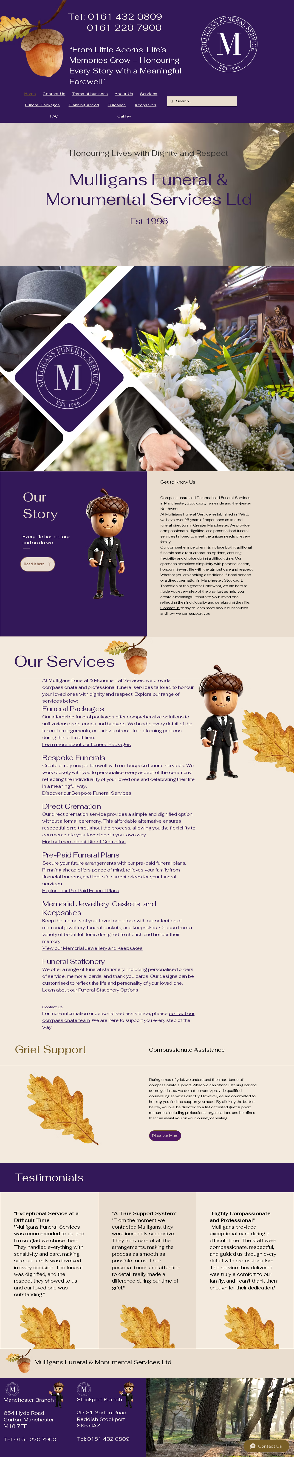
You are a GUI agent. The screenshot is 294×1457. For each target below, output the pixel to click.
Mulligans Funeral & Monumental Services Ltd (103, 1362)
